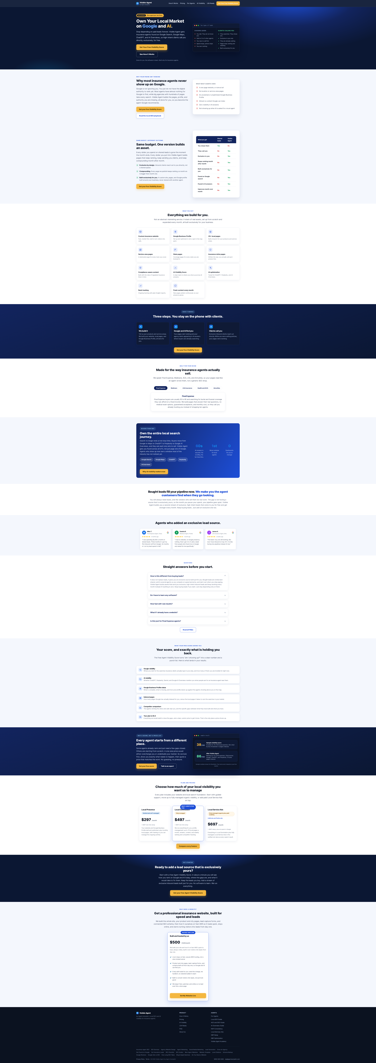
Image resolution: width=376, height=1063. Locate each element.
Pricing (182, 3)
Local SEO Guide (216, 1019)
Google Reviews (141, 1055)
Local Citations (216, 1052)
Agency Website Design (168, 1049)
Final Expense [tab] (160, 388)
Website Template (205, 1052)
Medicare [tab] (174, 388)
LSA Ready (210, 3)
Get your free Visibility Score (150, 109)
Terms (147, 1059)
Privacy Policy (140, 1059)
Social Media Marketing (196, 1049)
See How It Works (147, 54)
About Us (182, 1032)
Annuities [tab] (217, 388)
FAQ (180, 1029)
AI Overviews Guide (217, 1026)
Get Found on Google (143, 1052)
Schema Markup (228, 1052)
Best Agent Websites (191, 1052)
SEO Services (155, 1049)
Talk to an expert (167, 766)
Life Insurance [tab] (187, 388)
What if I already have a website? (164, 612)
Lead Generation (210, 1049)
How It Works (173, 3)
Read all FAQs (188, 630)
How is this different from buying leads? (167, 576)
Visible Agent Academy (218, 1041)
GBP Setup (214, 1035)
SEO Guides (179, 1052)
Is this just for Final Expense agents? (165, 621)
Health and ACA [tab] (203, 388)
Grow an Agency (222, 1049)
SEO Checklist (170, 1052)
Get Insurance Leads (157, 1052)
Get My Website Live (188, 996)
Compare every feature (188, 846)
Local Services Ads (217, 1032)
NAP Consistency (217, 1029)
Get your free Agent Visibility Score (188, 893)
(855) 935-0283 (219, 1059)
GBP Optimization (217, 1038)
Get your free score (146, 766)
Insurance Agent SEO (142, 1049)
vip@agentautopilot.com (232, 1059)
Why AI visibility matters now (154, 472)
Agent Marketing (182, 1049)
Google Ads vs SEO (154, 1055)
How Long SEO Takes (168, 1055)
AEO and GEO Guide (217, 1022)
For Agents (191, 3)
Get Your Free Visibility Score (228, 3)
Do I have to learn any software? (163, 595)
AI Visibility (201, 3)
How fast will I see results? (161, 604)
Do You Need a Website (199, 1055)
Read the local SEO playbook (150, 116)
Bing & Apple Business (183, 1055)
